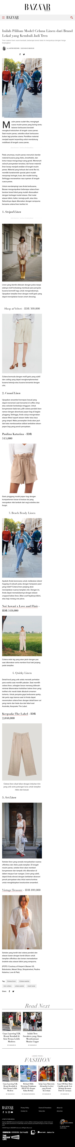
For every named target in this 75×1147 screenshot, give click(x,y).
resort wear (31, 986)
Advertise (60, 1111)
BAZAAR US (12, 1045)
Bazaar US (48, 1094)
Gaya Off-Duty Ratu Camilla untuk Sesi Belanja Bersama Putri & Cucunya (64, 1087)
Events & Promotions (45, 1108)
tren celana (7, 986)
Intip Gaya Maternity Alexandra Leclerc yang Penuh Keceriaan (46, 1087)
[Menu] (3, 17)
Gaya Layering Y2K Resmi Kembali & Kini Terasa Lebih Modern (12, 1038)
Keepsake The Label (15, 714)
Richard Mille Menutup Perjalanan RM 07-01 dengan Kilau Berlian (28, 1087)
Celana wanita (24, 981)
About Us (59, 1108)
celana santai (19, 986)
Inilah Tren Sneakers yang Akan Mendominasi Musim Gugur (32, 1038)
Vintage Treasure (12, 890)
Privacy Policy (25, 1108)
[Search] (71, 17)
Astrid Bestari (14, 48)
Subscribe (42, 1111)
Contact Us (24, 1111)
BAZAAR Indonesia (29, 1094)
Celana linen (11, 981)
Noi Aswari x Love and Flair (20, 606)
